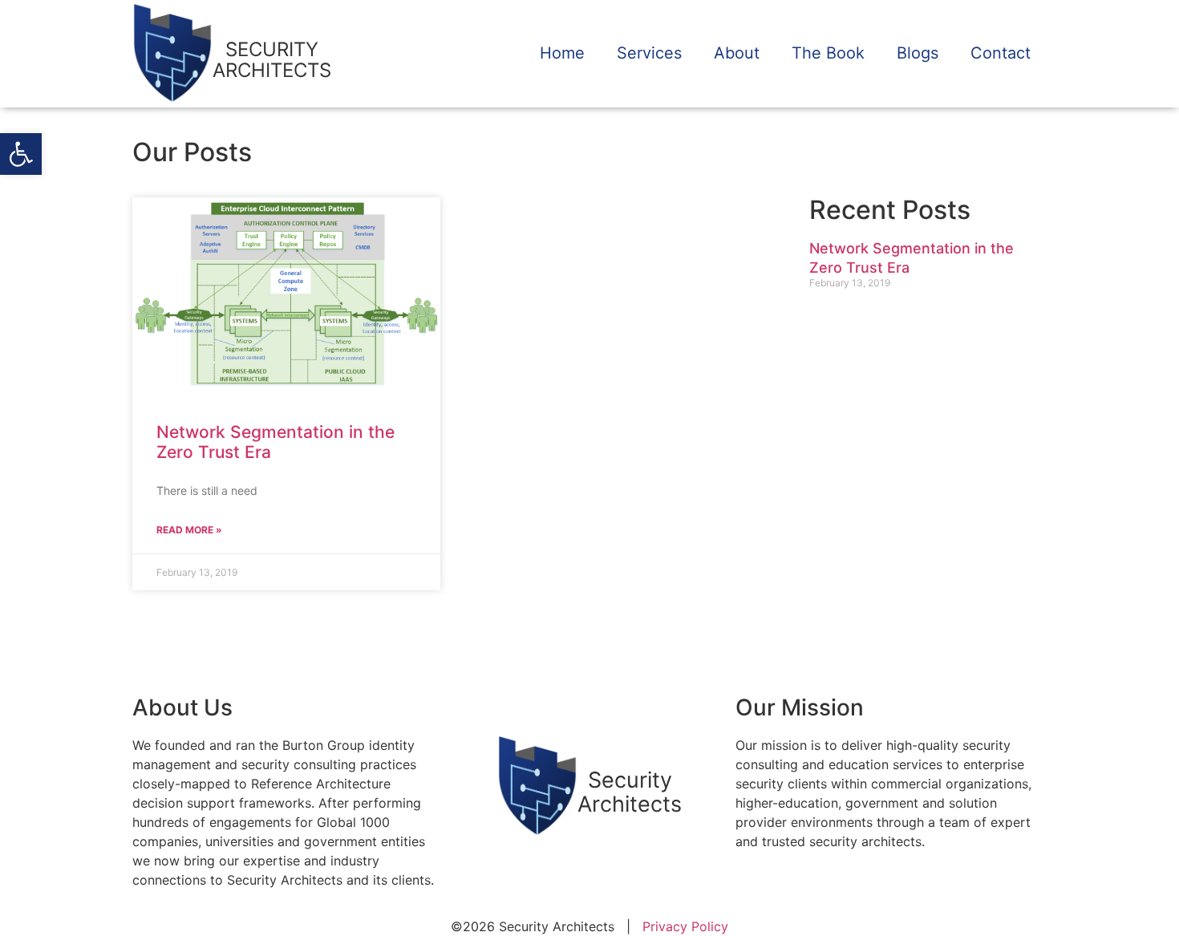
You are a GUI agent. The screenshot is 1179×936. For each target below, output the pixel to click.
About (737, 53)
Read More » (189, 530)
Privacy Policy (685, 926)
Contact (1000, 53)
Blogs (917, 53)
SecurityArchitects (629, 792)
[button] (21, 154)
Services (649, 53)
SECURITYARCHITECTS (272, 60)
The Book (828, 53)
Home (562, 53)
